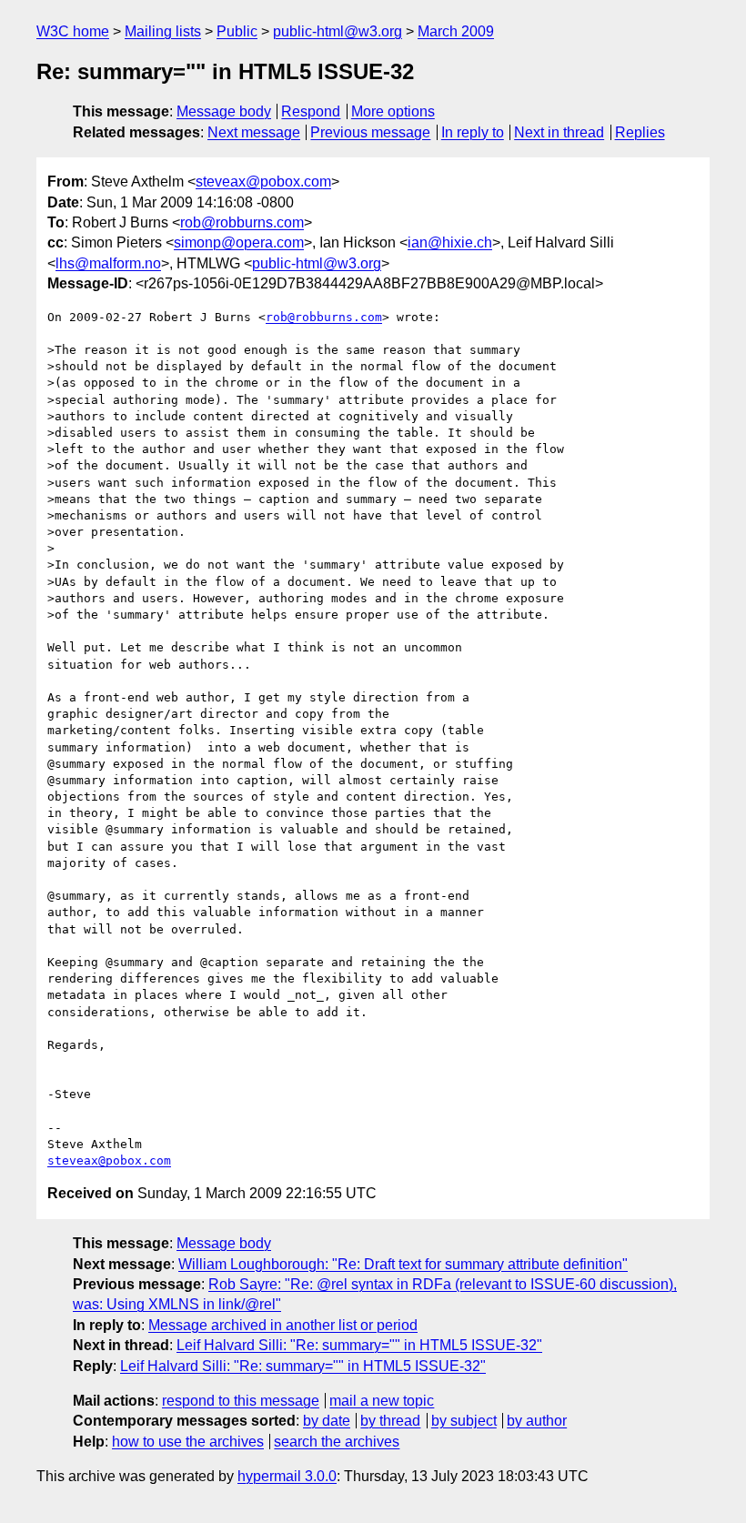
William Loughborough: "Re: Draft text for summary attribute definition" (403, 1264)
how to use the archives (188, 1441)
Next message (253, 132)
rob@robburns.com (242, 222)
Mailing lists (163, 31)
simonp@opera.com (239, 242)
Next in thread (559, 132)
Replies (640, 132)
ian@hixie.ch (450, 242)
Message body (223, 111)
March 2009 (456, 31)
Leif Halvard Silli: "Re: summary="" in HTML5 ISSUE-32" (359, 1345)
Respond (310, 111)
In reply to (472, 132)
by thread (390, 1420)
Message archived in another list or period (283, 1325)
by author (537, 1420)
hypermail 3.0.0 (287, 1476)
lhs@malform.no (108, 263)
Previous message (370, 132)
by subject (464, 1420)
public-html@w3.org (337, 31)
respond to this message (240, 1400)
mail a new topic (381, 1400)
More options (393, 111)
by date (326, 1420)
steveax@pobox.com (263, 181)
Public (237, 31)
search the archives (336, 1441)
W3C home (72, 31)
